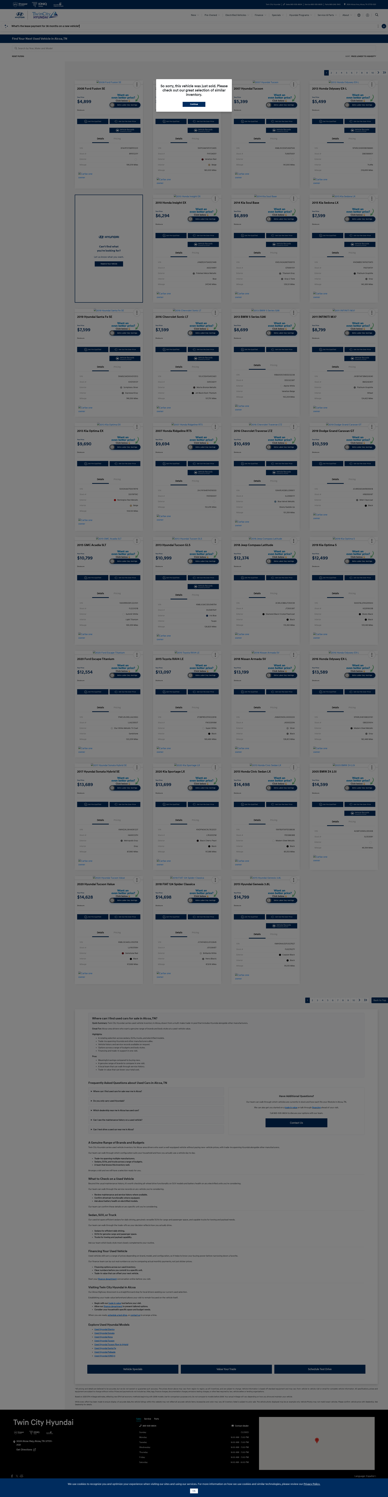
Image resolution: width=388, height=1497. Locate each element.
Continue (194, 104)
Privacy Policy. (312, 1484)
